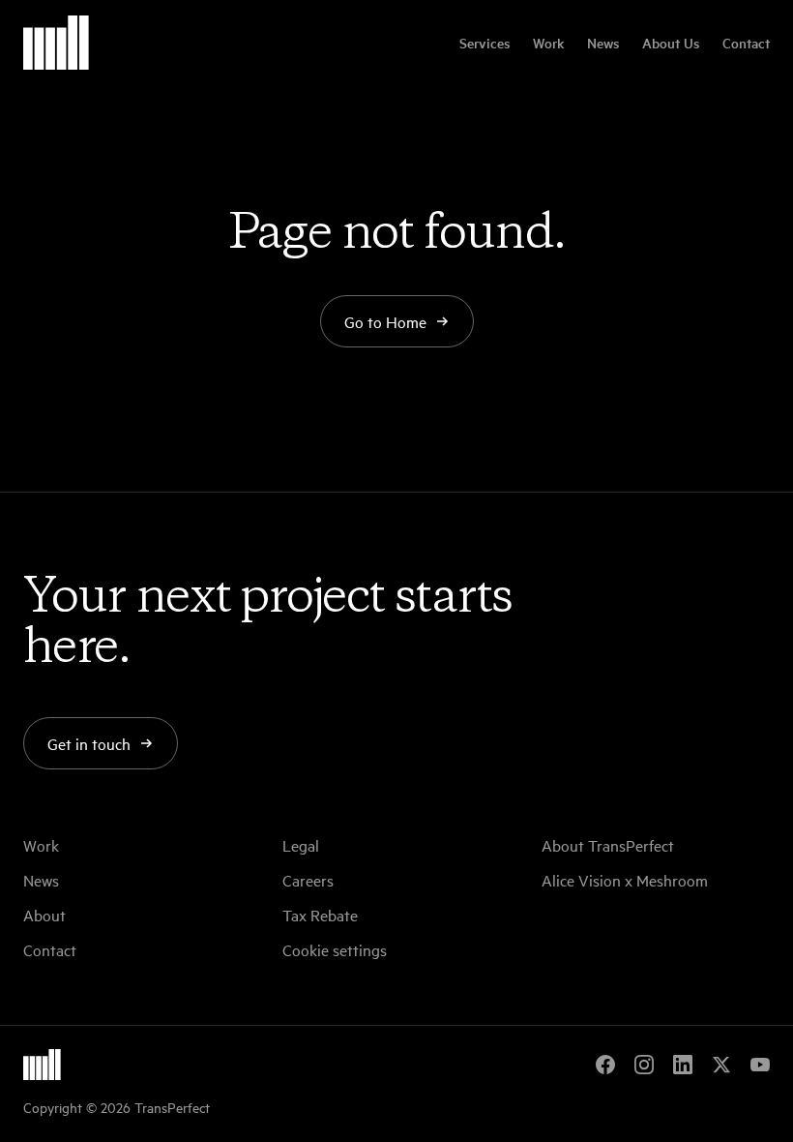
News (603, 42)
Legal (300, 845)
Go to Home (385, 321)
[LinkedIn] (682, 1064)
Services (484, 42)
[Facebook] (605, 1064)
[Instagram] (644, 1064)
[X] (721, 1064)
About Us (670, 42)
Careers (308, 879)
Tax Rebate (320, 914)
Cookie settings (334, 949)
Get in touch (89, 743)
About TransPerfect (608, 845)
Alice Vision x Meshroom (625, 879)
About (44, 914)
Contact (746, 42)
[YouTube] (760, 1064)
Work (548, 42)
